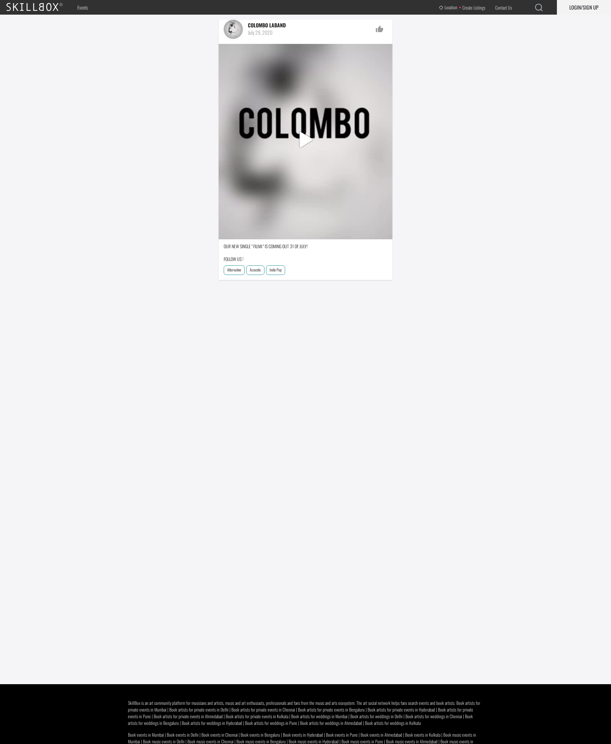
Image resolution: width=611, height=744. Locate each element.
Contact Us (503, 7)
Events (82, 7)
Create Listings (473, 7)
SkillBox (40, 7)
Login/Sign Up (584, 7)
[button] (305, 141)
